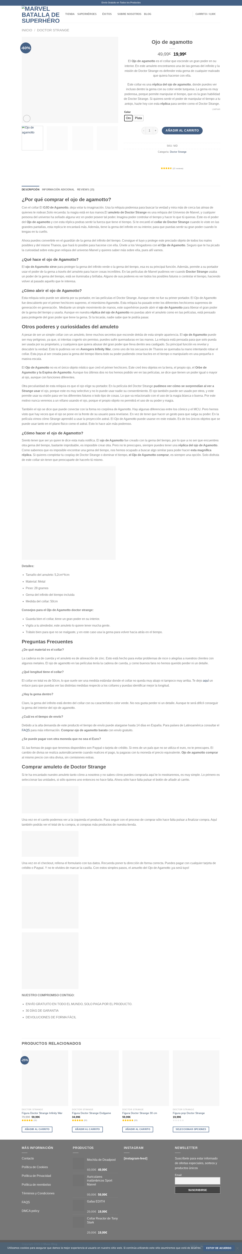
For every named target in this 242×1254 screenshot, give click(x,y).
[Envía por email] (172, 160)
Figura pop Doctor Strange (189, 1113)
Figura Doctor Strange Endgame (91, 1113)
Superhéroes (87, 14)
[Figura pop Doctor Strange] (196, 1078)
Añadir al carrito (182, 130)
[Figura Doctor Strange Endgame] (95, 1078)
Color (127, 112)
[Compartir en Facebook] (158, 160)
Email (178, 1174)
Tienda (70, 14)
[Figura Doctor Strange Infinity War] (45, 1078)
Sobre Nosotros (129, 14)
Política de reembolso (36, 1184)
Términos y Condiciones (38, 1193)
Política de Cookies (35, 1167)
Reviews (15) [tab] (85, 189)
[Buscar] (188, 14)
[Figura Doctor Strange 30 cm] (145, 1078)
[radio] (128, 118)
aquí (206, 680)
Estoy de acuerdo (218, 1248)
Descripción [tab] (30, 189)
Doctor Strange (53, 30)
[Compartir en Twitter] (165, 160)
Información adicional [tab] (58, 189)
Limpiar (216, 109)
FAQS (26, 730)
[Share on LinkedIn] (186, 160)
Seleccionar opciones (191, 1129)
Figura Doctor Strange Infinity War (42, 1113)
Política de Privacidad (36, 1175)
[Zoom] (26, 118)
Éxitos (107, 14)
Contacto (28, 1158)
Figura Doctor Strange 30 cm (139, 1113)
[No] (237, 1249)
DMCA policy (30, 1210)
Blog (147, 14)
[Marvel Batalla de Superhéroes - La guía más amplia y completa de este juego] (41, 14)
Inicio (27, 30)
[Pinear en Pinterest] (179, 160)
